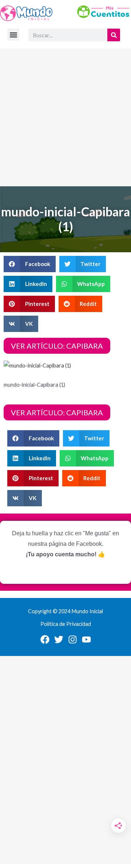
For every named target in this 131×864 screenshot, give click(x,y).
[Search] (113, 35)
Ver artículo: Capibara (57, 345)
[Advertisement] (65, 117)
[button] (13, 35)
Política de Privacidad (65, 624)
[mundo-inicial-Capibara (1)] (37, 365)
